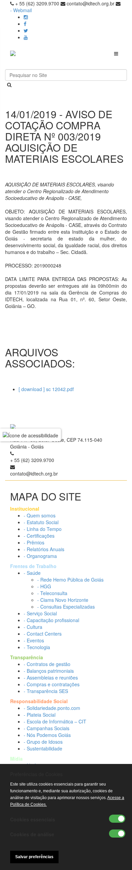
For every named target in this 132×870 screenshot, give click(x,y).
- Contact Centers (43, 633)
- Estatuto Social (41, 522)
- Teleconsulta (52, 593)
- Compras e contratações (52, 684)
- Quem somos (40, 515)
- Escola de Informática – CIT (55, 721)
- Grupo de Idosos (43, 741)
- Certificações (39, 535)
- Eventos (34, 640)
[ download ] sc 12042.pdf (46, 389)
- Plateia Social (40, 714)
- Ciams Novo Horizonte (62, 599)
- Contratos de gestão (47, 664)
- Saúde (32, 572)
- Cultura (33, 626)
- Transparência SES (46, 691)
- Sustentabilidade (43, 748)
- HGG (44, 586)
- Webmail (21, 10)
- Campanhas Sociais (46, 728)
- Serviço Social (40, 613)
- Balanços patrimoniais (49, 670)
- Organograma (40, 556)
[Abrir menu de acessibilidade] (30, 435)
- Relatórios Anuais (44, 549)
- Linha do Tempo (43, 529)
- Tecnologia (37, 647)
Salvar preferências (34, 856)
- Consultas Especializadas (66, 606)
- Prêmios (34, 542)
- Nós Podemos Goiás (47, 735)
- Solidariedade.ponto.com (52, 708)
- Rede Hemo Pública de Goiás (70, 579)
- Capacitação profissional (51, 620)
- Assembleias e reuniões (51, 677)
